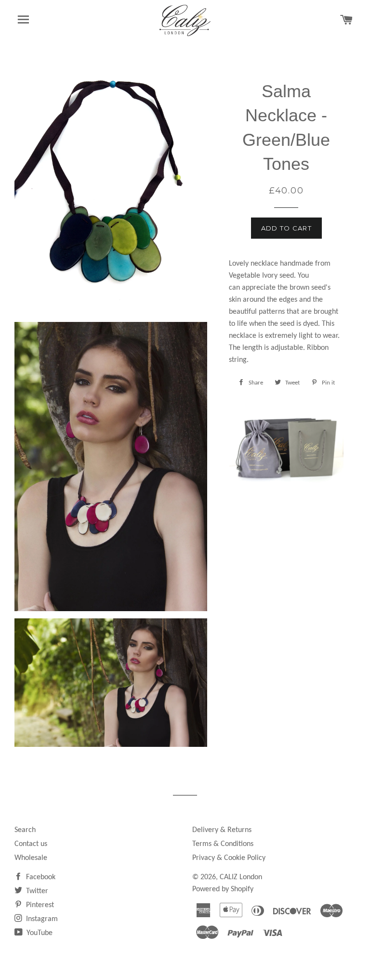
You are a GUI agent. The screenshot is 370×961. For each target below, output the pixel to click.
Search (25, 830)
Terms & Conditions (222, 844)
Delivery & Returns (221, 830)
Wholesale (30, 858)
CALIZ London (241, 877)
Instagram (41, 919)
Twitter (36, 891)
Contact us (30, 844)
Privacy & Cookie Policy (228, 858)
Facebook (39, 877)
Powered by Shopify (222, 889)
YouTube (39, 933)
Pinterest (39, 905)
